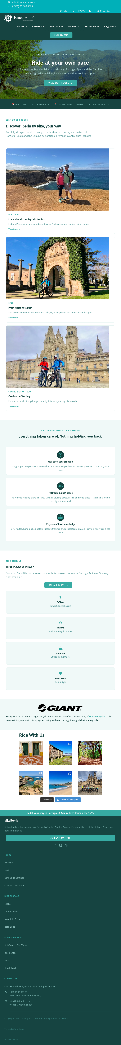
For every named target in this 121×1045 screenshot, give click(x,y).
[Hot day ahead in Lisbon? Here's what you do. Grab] (60, 783)
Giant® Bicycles (97, 716)
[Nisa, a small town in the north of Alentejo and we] (31, 753)
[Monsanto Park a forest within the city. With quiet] (90, 753)
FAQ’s (81, 11)
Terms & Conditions (101, 11)
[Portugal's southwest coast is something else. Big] (31, 783)
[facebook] (55, 845)
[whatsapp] (66, 845)
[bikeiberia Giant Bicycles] (60, 705)
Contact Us (67, 11)
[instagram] (60, 845)
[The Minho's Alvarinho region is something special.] (60, 753)
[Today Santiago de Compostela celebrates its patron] (90, 783)
